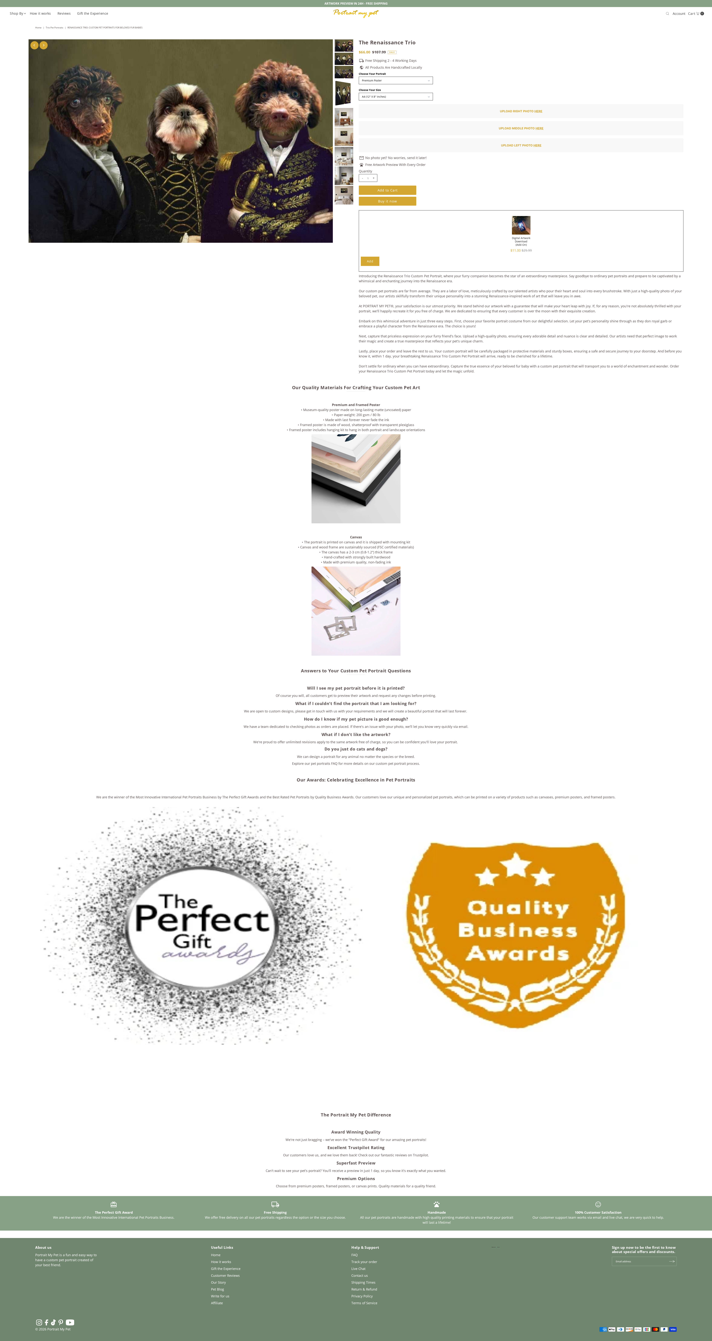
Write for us (220, 1296)
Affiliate (217, 1303)
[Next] (43, 45)
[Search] (667, 13)
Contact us (359, 1275)
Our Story (218, 1282)
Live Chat (358, 1268)
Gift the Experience (92, 13)
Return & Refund (364, 1289)
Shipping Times (363, 1282)
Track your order (364, 1262)
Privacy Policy (362, 1296)
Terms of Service (364, 1303)
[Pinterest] (60, 1322)
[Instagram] (39, 1322)
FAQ (354, 1255)
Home (38, 27)
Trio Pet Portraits (54, 27)
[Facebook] (46, 1322)
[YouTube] (70, 1322)
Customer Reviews (225, 1275)
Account (679, 13)
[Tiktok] (53, 1322)
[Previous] (34, 45)
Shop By (16, 13)
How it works (40, 13)
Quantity (365, 171)
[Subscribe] (672, 1261)
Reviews (64, 13)
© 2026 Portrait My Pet (52, 1329)
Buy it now (387, 201)
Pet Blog (217, 1289)
